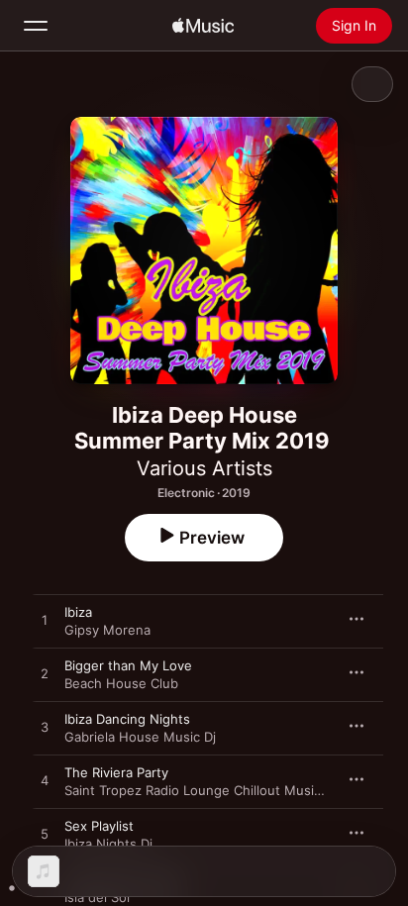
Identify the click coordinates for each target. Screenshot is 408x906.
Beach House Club (121, 683)
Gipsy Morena (107, 630)
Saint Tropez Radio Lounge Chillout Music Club (208, 790)
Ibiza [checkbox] (78, 612)
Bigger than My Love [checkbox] (128, 665)
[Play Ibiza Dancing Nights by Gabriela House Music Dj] (44, 728)
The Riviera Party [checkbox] (116, 772)
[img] (203, 26)
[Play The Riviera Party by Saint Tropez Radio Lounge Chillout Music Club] (44, 781)
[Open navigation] (35, 26)
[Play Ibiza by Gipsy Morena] (44, 621)
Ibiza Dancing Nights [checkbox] (127, 719)
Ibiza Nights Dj (108, 844)
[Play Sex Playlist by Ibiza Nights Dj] (44, 835)
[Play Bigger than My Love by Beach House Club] (44, 674)
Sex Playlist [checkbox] (99, 826)
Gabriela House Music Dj (140, 737)
